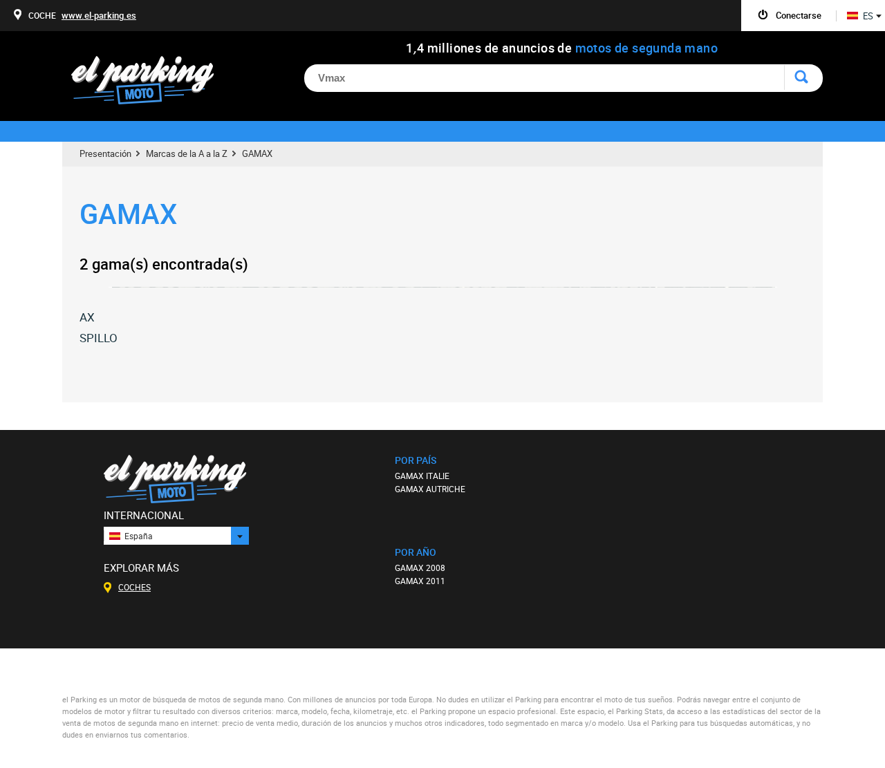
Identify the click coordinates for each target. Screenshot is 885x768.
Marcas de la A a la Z (186, 153)
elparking (149, 81)
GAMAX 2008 (420, 567)
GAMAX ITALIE (422, 475)
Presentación (105, 153)
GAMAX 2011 (420, 580)
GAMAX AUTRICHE (430, 488)
